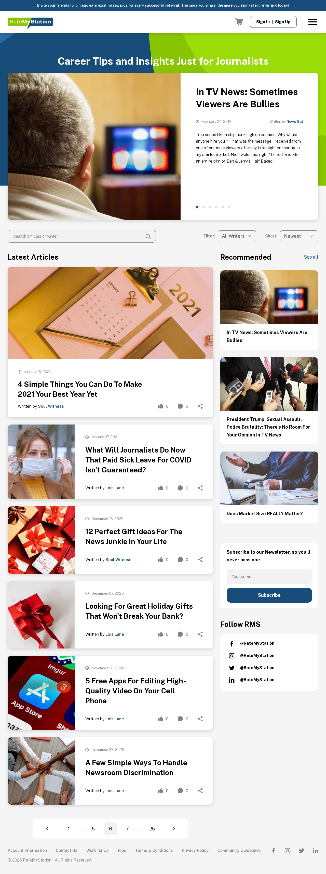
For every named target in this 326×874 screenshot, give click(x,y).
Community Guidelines (239, 850)
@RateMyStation (257, 643)
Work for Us (97, 850)
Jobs (122, 850)
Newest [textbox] (292, 236)
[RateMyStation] (30, 23)
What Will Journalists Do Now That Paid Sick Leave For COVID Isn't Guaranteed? (138, 460)
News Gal (295, 122)
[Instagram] (287, 850)
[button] (197, 207)
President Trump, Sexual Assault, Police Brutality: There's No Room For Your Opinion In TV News (268, 427)
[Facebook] (273, 850)
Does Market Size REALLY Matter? (265, 513)
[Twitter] (301, 850)
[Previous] (51, 828)
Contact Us (66, 850)
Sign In (263, 21)
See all (311, 257)
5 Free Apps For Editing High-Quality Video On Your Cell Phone (135, 691)
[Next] (169, 828)
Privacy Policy (195, 850)
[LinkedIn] (315, 850)
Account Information (27, 850)
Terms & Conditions (154, 850)
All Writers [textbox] (233, 236)
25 (152, 828)
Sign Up (282, 21)
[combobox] (237, 236)
